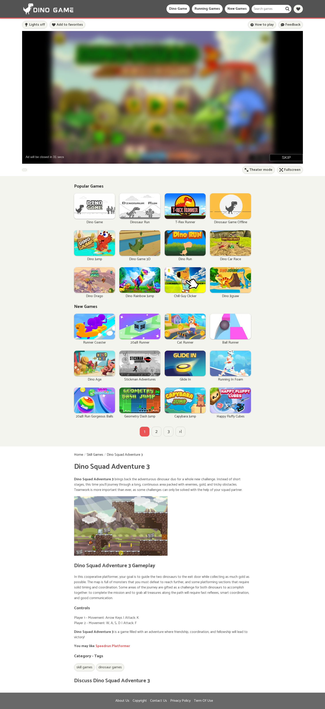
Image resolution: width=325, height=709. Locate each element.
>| (180, 431)
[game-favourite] (298, 9)
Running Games (207, 9)
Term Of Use (203, 701)
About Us (122, 701)
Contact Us (158, 701)
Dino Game (178, 9)
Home (78, 455)
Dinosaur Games (110, 667)
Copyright (140, 701)
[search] (287, 9)
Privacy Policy (180, 701)
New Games (237, 9)
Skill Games (95, 455)
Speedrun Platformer (113, 646)
